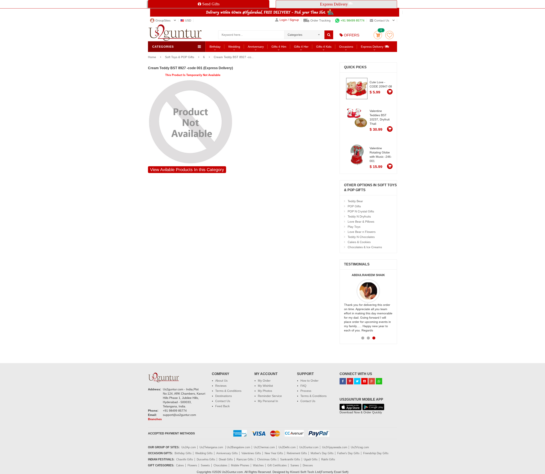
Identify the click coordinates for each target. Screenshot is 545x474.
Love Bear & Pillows (361, 221)
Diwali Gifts (226, 459)
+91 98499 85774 (352, 20)
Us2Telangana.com (211, 447)
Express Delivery (372, 46)
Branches (155, 419)
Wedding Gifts (204, 453)
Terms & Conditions (228, 390)
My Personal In (268, 401)
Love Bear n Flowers (362, 231)
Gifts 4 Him (278, 46)
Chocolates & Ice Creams (365, 247)
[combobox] (304, 33)
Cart (378, 35)
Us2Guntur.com (308, 447)
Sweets (205, 465)
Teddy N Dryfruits (359, 216)
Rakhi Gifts (328, 459)
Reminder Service (270, 396)
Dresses (308, 465)
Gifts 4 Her (301, 46)
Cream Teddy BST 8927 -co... (234, 57)
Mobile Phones (240, 465)
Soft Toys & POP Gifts (180, 57)
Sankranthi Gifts (290, 459)
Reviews (221, 385)
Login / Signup (289, 19)
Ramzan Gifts (245, 459)
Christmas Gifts (267, 459)
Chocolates (220, 465)
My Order (264, 380)
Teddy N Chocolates (361, 237)
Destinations (223, 396)
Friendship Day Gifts (376, 453)
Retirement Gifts (297, 453)
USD (188, 20)
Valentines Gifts (251, 453)
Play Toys (354, 226)
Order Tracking (320, 20)
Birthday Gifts (183, 453)
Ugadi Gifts (311, 459)
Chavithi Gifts (184, 459)
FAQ (303, 385)
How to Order (309, 380)
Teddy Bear (355, 201)
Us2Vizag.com (360, 447)
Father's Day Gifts (348, 453)
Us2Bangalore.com (238, 447)
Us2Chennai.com (264, 447)
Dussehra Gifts (206, 459)
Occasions (346, 46)
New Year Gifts (274, 453)
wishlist (389, 35)
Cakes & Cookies (359, 242)
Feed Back (222, 406)
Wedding (234, 46)
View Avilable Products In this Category (187, 169)
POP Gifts (354, 206)
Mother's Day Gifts (322, 453)
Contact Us (222, 401)
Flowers (192, 465)
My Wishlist (265, 385)
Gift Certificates (277, 465)
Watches (258, 465)
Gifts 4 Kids (323, 46)
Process (305, 390)
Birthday (215, 46)
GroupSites (163, 20)
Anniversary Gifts (227, 453)
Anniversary (256, 46)
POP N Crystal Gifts (361, 211)
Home (152, 57)
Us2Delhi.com (287, 447)
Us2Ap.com (188, 447)
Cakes (180, 465)
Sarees (294, 465)
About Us (221, 380)
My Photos (265, 390)
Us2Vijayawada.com (334, 447)
